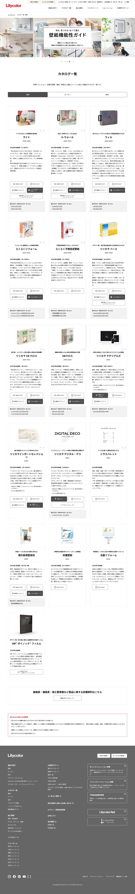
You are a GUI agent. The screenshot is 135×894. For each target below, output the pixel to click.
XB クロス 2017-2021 (58, 414)
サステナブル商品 (13, 803)
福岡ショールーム (13, 853)
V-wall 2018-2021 (57, 209)
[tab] (65, 61)
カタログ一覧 (12, 790)
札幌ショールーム (13, 865)
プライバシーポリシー (97, 876)
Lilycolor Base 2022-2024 (100, 315)
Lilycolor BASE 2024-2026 (100, 313)
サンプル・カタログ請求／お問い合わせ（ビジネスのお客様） (65, 788)
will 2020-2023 (97, 209)
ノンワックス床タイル (15, 806)
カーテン (10, 771)
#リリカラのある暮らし (15, 831)
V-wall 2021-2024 (57, 206)
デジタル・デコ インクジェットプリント (21, 784)
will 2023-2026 (97, 206)
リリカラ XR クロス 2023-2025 (19, 411)
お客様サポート (53, 765)
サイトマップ (110, 876)
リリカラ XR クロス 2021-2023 (19, 414)
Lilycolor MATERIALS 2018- (101, 411)
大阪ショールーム (13, 849)
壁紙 (9, 768)
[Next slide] (73, 61)
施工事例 (11, 815)
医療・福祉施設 (13, 818)
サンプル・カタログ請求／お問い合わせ (83, 2)
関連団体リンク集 (121, 876)
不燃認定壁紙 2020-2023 (59, 315)
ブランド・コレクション (15, 778)
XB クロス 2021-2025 (58, 411)
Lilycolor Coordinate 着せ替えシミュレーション (23, 781)
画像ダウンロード (53, 771)
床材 (9, 775)
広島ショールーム (13, 859)
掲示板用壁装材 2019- (17, 603)
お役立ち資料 (52, 781)
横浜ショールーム (13, 856)
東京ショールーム (13, 846)
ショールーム (12, 843)
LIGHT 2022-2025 (16, 206)
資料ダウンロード (53, 768)
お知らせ (85, 876)
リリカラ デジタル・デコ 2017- (60, 515)
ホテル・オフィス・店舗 (15, 822)
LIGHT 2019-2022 (16, 209)
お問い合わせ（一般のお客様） (57, 784)
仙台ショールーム (13, 862)
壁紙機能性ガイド (13, 809)
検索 (127, 2)
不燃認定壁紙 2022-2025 (59, 313)
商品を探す (12, 765)
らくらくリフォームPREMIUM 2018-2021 (22, 315)
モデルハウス (12, 825)
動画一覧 (50, 775)
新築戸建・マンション (15, 828)
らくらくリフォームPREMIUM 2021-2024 (22, 313)
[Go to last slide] (61, 61)
